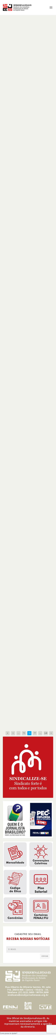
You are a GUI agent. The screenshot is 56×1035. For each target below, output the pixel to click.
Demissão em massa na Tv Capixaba (26, 397)
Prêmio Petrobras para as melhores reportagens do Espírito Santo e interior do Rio (28, 701)
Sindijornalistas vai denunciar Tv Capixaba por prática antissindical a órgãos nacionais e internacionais (26, 65)
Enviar (45, 956)
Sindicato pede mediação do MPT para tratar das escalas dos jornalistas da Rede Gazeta (27, 131)
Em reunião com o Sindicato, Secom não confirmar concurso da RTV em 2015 (29, 262)
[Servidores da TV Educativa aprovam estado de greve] (29, 594)
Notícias (21, 72)
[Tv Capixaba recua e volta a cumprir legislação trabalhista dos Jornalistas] (29, 526)
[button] (8, 1033)
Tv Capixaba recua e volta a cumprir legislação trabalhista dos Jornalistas (27, 550)
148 (45, 733)
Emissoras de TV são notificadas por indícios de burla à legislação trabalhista (26, 326)
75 (24, 733)
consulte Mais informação (20, 85)
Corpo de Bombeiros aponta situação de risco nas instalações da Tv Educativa (28, 200)
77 (35, 733)
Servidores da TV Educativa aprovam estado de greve (26, 617)
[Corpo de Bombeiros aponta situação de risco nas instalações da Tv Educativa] (29, 177)
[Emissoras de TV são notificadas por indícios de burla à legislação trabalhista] (29, 305)
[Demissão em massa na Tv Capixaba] (29, 374)
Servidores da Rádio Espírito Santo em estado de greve (27, 480)
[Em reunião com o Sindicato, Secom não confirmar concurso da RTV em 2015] (29, 242)
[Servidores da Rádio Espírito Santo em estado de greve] (29, 449)
